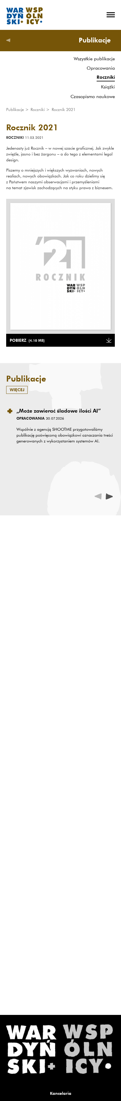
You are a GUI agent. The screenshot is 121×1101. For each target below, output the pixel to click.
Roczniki (106, 77)
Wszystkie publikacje (94, 58)
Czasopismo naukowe (92, 96)
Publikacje (15, 109)
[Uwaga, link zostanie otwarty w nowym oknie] (60, 266)
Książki (108, 87)
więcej (17, 389)
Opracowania (101, 68)
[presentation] (109, 496)
